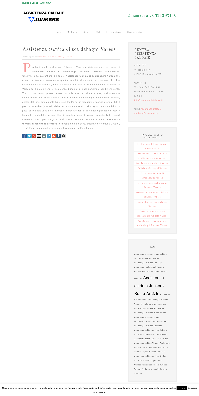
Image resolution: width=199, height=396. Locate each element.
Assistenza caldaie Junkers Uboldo (150, 334)
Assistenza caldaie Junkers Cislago (150, 356)
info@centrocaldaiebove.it (148, 100)
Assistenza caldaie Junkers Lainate (150, 330)
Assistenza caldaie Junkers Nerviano (151, 338)
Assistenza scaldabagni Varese (152, 163)
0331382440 (164, 16)
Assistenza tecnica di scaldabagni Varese (69, 49)
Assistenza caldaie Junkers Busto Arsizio (44, 16)
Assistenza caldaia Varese (146, 343)
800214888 (45, 3)
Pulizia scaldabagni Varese (152, 168)
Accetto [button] (181, 388)
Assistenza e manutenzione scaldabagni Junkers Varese (152, 299)
